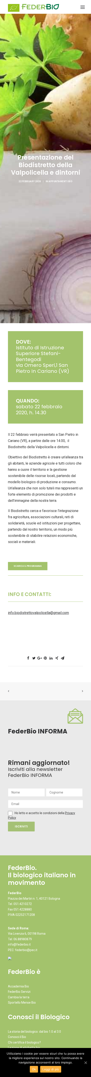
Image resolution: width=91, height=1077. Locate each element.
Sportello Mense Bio (22, 1002)
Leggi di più (50, 1069)
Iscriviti (21, 826)
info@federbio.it (19, 944)
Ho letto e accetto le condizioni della (40, 813)
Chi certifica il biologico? (24, 1042)
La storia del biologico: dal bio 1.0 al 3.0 (34, 1031)
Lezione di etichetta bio (24, 1048)
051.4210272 (22, 904)
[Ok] (85, 1062)
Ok (34, 1069)
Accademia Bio (18, 986)
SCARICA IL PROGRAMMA (28, 566)
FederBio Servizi (19, 991)
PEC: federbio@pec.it (22, 950)
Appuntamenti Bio (60, 181)
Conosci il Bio (17, 1037)
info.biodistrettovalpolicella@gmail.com (38, 613)
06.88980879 (22, 939)
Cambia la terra (18, 997)
